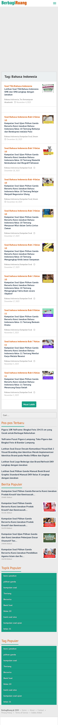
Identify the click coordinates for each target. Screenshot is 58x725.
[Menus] (55, 3)
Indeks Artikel (36, 713)
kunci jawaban (10, 576)
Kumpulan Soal (26, 136)
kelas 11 (7, 629)
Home (24, 710)
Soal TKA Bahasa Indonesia (18, 86)
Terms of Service (21, 713)
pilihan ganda (10, 581)
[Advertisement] (29, 40)
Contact (41, 710)
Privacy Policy (6, 713)
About (32, 710)
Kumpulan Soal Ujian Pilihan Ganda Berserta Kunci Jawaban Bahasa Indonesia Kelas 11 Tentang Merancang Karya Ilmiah (21, 383)
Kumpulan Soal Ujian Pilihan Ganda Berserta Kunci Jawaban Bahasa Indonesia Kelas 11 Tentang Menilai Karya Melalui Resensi (21, 352)
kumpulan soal (10, 587)
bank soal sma (10, 617)
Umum (35, 136)
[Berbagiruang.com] (14, 2)
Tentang (7, 593)
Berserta (7, 599)
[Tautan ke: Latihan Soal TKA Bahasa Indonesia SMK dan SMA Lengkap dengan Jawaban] (48, 88)
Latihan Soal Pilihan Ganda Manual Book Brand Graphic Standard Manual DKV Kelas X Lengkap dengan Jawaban (25, 474)
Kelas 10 (7, 611)
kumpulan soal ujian (13, 623)
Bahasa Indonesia (11, 99)
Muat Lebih (29, 404)
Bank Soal (8, 605)
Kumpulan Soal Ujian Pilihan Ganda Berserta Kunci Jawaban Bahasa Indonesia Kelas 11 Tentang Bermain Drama (21, 320)
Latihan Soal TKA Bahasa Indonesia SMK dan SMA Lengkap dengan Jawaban (21, 92)
